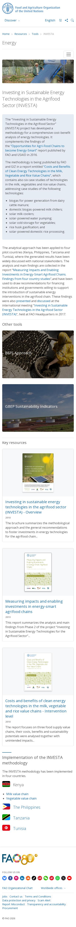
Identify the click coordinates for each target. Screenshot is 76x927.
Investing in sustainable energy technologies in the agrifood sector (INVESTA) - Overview (35, 507)
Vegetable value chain (21, 798)
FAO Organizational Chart (17, 888)
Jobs (4, 896)
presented (23, 301)
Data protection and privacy (18, 900)
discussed (43, 301)
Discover (11, 20)
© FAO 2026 (8, 918)
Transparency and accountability (46, 904)
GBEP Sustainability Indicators (31, 406)
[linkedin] (22, 878)
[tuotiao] (40, 878)
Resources (20, 34)
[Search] (71, 20)
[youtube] (69, 878)
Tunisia (19, 828)
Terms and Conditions (38, 896)
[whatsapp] (57, 878)
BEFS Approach (18, 352)
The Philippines (26, 807)
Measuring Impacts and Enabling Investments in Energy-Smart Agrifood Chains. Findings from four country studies (34, 274)
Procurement (10, 908)
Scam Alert (44, 900)
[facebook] (10, 878)
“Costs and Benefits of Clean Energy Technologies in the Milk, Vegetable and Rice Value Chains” (37, 171)
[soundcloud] (28, 878)
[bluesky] (4, 878)
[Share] (65, 20)
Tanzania (21, 818)
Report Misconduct (13, 904)
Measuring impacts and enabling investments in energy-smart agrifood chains (34, 606)
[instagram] (16, 878)
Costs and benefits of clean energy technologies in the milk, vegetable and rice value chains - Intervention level (36, 708)
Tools (35, 34)
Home (6, 34)
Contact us (16, 896)
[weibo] (51, 878)
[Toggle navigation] (68, 54)
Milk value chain (17, 794)
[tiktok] (34, 878)
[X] (63, 878)
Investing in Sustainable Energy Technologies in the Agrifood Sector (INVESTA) (35, 309)
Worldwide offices (52, 888)
